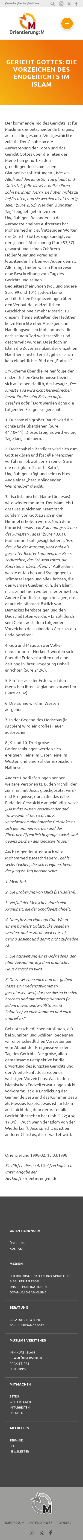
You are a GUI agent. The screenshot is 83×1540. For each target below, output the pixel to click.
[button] (52, 4)
